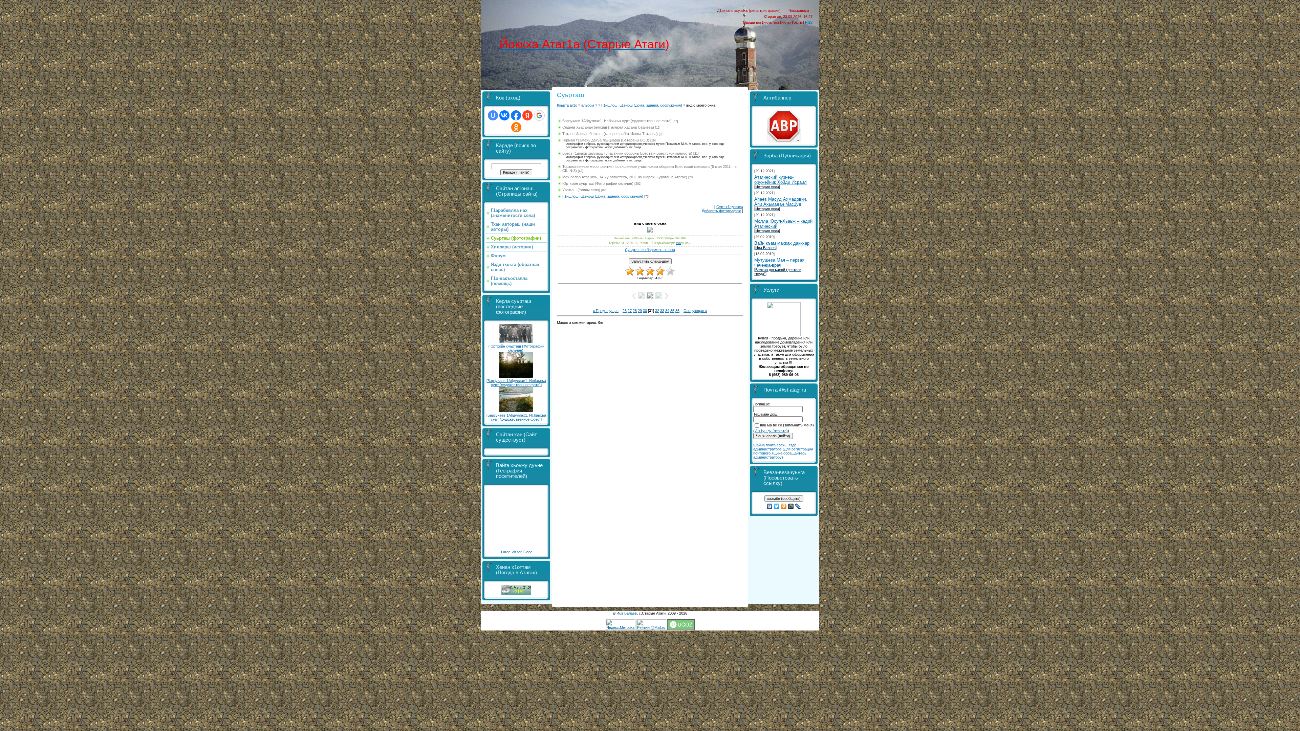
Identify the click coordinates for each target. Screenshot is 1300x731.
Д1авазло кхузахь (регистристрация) (749, 10)
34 (667, 311)
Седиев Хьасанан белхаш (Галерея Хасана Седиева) (608, 127)
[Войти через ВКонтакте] (504, 115)
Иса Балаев (626, 613)
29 (640, 311)
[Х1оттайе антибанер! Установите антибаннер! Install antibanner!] (784, 141)
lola (678, 243)
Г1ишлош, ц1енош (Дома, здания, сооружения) (641, 105)
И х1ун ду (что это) (771, 431)
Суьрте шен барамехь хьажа (650, 250)
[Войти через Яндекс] (527, 115)
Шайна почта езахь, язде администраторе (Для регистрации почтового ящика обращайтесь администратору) (783, 451)
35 (672, 311)
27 (630, 311)
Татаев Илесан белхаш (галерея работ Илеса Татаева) (610, 134)
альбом (587, 105)
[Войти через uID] (493, 115)
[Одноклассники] (783, 506)
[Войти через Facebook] (516, 115)
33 (662, 311)
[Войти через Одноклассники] (516, 127)
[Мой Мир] (791, 506)
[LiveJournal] (798, 506)
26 (625, 311)
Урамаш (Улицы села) (581, 190)
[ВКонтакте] (769, 506)
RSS (808, 22)
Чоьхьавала (798, 10)
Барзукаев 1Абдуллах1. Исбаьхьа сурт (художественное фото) (517, 383)
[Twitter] (776, 506)
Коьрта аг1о (567, 105)
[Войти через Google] (539, 115)
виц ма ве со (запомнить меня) (787, 425)
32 (657, 311)
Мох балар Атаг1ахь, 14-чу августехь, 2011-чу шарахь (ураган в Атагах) (624, 177)
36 (677, 311)
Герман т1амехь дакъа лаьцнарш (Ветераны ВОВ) (605, 140)
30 (645, 311)
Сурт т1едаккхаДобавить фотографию (722, 209)
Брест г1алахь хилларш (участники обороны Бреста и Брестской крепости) (627, 153)
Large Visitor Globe (517, 552)
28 (635, 311)
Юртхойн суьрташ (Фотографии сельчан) (517, 348)
